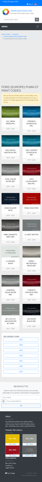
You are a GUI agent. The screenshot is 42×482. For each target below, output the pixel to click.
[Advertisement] (21, 63)
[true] (37, 19)
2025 (21, 339)
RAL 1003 (12, 444)
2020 (21, 366)
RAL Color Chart (10, 463)
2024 (21, 345)
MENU (5, 26)
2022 (21, 355)
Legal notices (9, 468)
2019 (21, 371)
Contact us (8, 465)
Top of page (11, 473)
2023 (21, 350)
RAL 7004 (29, 444)
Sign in (30, 4)
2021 (21, 361)
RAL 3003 (12, 456)
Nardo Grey (29, 456)
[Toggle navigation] (37, 27)
